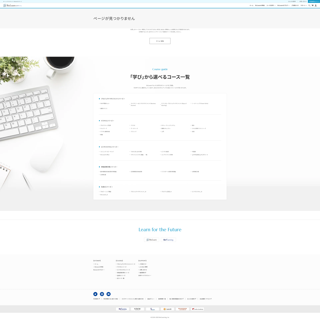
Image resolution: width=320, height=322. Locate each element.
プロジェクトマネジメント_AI (138, 191)
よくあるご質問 (143, 267)
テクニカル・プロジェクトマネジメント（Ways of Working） (173, 104)
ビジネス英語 (165, 151)
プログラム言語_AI (166, 191)
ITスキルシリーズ (107, 121)
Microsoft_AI (104, 194)
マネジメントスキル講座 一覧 (139, 155)
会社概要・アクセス (205, 299)
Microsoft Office (104, 155)
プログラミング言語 (105, 125)
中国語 (194, 151)
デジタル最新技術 (105, 131)
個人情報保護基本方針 (176, 299)
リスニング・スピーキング (107, 151)
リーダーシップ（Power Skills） (200, 103)
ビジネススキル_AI (197, 191)
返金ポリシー (150, 299)
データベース (134, 128)
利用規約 (95, 299)
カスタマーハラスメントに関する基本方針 (133, 299)
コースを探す (270, 5)
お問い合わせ (303, 1)
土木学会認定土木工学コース (200, 155)
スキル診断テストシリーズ (199, 128)
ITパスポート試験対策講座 (168, 171)
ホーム (251, 5)
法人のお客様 (292, 1)
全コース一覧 (120, 278)
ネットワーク (103, 128)
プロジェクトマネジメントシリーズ (112, 99)
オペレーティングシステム (168, 125)
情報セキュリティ (165, 128)
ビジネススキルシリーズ (109, 147)
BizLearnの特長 (260, 5)
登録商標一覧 (162, 299)
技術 (193, 131)
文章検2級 (103, 174)
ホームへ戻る (160, 41)
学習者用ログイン (314, 1)
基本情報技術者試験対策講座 (108, 171)
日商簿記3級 (195, 171)
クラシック (133, 131)
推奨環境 (142, 272)
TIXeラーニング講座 (105, 191)
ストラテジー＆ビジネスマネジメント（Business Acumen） (143, 104)
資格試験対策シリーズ (108, 167)
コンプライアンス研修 (167, 155)
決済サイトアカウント (144, 275)
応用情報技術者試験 (136, 171)
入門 (162, 131)
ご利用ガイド (295, 5)
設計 (193, 125)
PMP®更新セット (104, 103)
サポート (303, 5)
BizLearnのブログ (283, 5)
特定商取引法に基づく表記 (111, 299)
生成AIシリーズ (106, 187)
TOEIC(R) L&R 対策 (136, 151)
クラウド (133, 125)
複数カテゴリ (103, 108)
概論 (101, 134)
